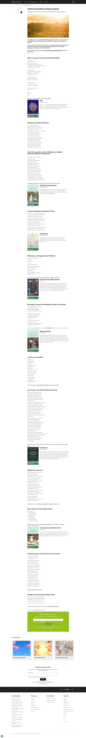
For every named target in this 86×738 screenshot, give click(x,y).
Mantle (65, 712)
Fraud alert (33, 711)
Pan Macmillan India (50, 702)
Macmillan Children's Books (69, 709)
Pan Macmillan (16, 696)
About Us (46, 1)
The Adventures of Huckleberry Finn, (46, 524)
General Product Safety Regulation (16, 723)
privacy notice (41, 627)
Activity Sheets (33, 705)
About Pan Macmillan (16, 698)
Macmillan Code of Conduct (17, 703)
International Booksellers (35, 709)
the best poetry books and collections (53, 50)
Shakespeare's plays (50, 193)
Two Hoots (65, 721)
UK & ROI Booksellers (35, 707)
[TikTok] (70, 689)
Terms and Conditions (27, 733)
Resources (34, 696)
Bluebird (65, 698)
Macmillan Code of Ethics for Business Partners (17, 706)
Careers (32, 700)
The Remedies (44, 233)
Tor (64, 720)
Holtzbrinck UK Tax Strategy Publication (17, 715)
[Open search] (73, 2)
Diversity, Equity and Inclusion (17, 702)
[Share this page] (21, 12)
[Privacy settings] (2, 736)
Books (26, 1)
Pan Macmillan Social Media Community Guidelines (17, 726)
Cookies (13, 733)
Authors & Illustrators (33, 1)
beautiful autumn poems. (54, 606)
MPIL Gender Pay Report (16, 700)
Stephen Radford (36, 610)
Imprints (66, 696)
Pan (64, 716)
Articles (40, 1)
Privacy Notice (19, 733)
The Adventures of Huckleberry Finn (50, 527)
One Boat (65, 714)
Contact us (33, 698)
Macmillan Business (67, 707)
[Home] (16, 2)
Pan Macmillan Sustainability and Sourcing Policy (18, 709)
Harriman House (67, 703)
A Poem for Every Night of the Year (50, 279)
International (50, 696)
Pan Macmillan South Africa (52, 700)
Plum (41, 100)
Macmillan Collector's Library (69, 711)
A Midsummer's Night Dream (48, 185)
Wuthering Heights (45, 331)
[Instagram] (68, 689)
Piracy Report (33, 702)
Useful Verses (43, 447)
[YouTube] (72, 689)
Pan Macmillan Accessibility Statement (17, 720)
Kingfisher (65, 702)
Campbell (65, 700)
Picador (65, 718)
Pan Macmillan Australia (51, 698)
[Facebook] (65, 689)
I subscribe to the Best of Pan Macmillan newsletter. (37, 677)
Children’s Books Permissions (17, 717)
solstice (31, 39)
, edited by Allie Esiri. (48, 277)
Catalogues (33, 703)
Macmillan (65, 705)
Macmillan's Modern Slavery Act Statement (17, 712)
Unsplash (43, 610)
